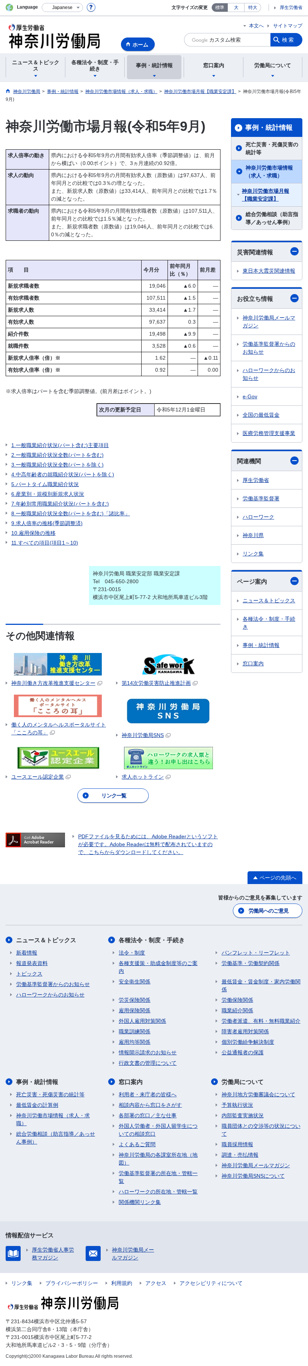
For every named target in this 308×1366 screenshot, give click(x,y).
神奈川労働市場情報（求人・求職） (269, 172)
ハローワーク (258, 517)
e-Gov (250, 396)
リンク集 (253, 554)
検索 (288, 40)
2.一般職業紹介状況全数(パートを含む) (57, 455)
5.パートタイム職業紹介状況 (45, 484)
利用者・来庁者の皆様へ (148, 1094)
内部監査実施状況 (243, 1115)
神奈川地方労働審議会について (258, 1094)
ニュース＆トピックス (269, 600)
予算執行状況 (237, 1105)
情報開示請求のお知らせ (148, 1052)
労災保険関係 (134, 1000)
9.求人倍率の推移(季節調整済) (47, 523)
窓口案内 (253, 663)
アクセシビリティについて (211, 1283)
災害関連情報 (255, 252)
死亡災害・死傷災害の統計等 (272, 148)
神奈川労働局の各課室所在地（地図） (158, 1159)
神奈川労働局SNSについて (253, 1176)
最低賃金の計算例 (37, 1105)
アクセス (155, 1283)
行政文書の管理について (148, 1063)
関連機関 (249, 461)
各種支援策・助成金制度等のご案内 (158, 967)
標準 (219, 7)
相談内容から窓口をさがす (150, 1105)
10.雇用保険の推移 (33, 533)
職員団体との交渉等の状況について (261, 1130)
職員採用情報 (237, 1144)
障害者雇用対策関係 (245, 1031)
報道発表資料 (32, 963)
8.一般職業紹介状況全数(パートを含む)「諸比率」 (70, 513)
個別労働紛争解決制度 (248, 1042)
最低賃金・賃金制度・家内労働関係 (261, 985)
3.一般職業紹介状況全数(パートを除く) (57, 465)
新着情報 (26, 953)
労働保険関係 (237, 1000)
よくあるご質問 (137, 1144)
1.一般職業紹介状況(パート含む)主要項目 (60, 445)
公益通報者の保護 (243, 1052)
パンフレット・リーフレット (256, 953)
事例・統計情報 (269, 127)
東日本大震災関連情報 (269, 271)
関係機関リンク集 (140, 1202)
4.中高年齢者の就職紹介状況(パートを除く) (62, 474)
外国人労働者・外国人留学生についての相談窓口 (158, 1130)
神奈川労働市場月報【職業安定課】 (265, 195)
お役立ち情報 (255, 299)
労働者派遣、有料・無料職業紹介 (261, 1021)
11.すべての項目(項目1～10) (44, 543)
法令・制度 (132, 953)
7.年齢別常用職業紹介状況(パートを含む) (60, 504)
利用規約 (121, 1283)
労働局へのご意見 (268, 911)
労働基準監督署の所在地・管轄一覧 (158, 1177)
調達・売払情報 (240, 1155)
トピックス (29, 974)
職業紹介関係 (237, 1010)
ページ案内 (252, 581)
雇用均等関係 (134, 1042)
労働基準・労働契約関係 (250, 963)
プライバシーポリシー (71, 1283)
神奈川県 (253, 535)
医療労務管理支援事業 (269, 433)
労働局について (243, 1082)
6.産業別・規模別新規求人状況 (47, 494)
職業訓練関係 (134, 1031)
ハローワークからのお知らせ (269, 374)
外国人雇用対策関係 (142, 1021)
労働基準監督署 (261, 498)
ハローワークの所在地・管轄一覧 (158, 1192)
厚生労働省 (291, 7)
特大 (252, 7)
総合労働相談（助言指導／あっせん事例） (272, 218)
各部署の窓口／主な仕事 (148, 1115)
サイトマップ (287, 25)
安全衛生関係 (134, 982)
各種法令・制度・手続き (269, 623)
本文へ (256, 25)
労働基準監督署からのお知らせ (269, 348)
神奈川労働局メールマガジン (269, 322)
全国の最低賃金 (261, 415)
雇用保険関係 (134, 1010)
